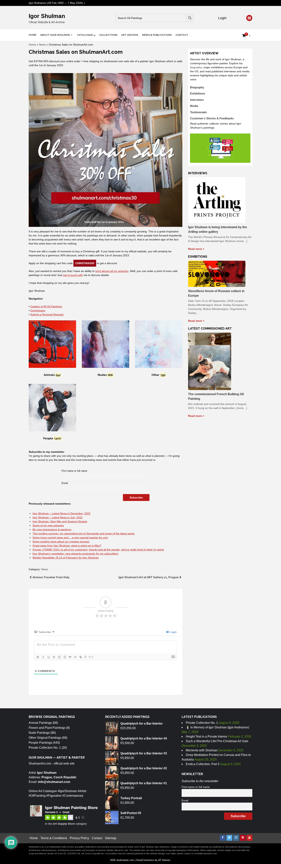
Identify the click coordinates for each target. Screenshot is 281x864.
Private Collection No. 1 (45, 747)
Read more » (196, 248)
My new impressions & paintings (51, 529)
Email (65, 483)
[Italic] (43, 657)
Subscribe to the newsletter (200, 781)
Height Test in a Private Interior (206, 736)
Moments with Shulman (202, 750)
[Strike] (54, 657)
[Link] (80, 657)
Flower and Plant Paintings (47, 727)
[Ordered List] (59, 657)
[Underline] (48, 657)
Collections (108, 34)
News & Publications (157, 34)
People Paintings (40, 742)
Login (222, 18)
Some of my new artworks (48, 525)
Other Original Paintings (45, 737)
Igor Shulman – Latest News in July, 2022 (57, 517)
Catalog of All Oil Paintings (46, 306)
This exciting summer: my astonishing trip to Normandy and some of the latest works (83, 533)
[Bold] (38, 657)
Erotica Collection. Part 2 (202, 764)
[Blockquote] (70, 657)
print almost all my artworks (111, 271)
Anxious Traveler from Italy (51, 577)
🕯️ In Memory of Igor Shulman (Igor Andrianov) (217, 727)
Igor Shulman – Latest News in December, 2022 (61, 513)
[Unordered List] (64, 657)
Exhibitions (197, 93)
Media (194, 105)
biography (196, 67)
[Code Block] (75, 657)
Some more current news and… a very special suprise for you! (70, 537)
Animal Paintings (40, 722)
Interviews (197, 99)
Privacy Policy (79, 838)
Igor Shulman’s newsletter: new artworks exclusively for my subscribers (75, 553)
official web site (64, 763)
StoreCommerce (145, 860)
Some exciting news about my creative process (60, 541)
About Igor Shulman (55, 34)
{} (85, 656)
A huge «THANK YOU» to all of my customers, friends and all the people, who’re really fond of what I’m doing (98, 549)
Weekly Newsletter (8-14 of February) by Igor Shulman (65, 557)
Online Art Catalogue (43, 791)
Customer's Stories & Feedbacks (212, 118)
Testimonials (198, 112)
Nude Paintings (39, 732)
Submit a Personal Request (46, 314)
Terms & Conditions (54, 838)
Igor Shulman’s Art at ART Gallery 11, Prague (148, 577)
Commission (37, 310)
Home (32, 34)
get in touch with (73, 275)
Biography (197, 87)
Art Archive (129, 34)
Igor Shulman (47, 16)
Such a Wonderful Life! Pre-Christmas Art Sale (217, 741)
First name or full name (74, 471)
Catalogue (85, 34)
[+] (91, 656)
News (42, 44)
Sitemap (110, 838)
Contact (181, 34)
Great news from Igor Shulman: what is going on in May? (66, 545)
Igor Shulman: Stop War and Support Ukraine (59, 521)
